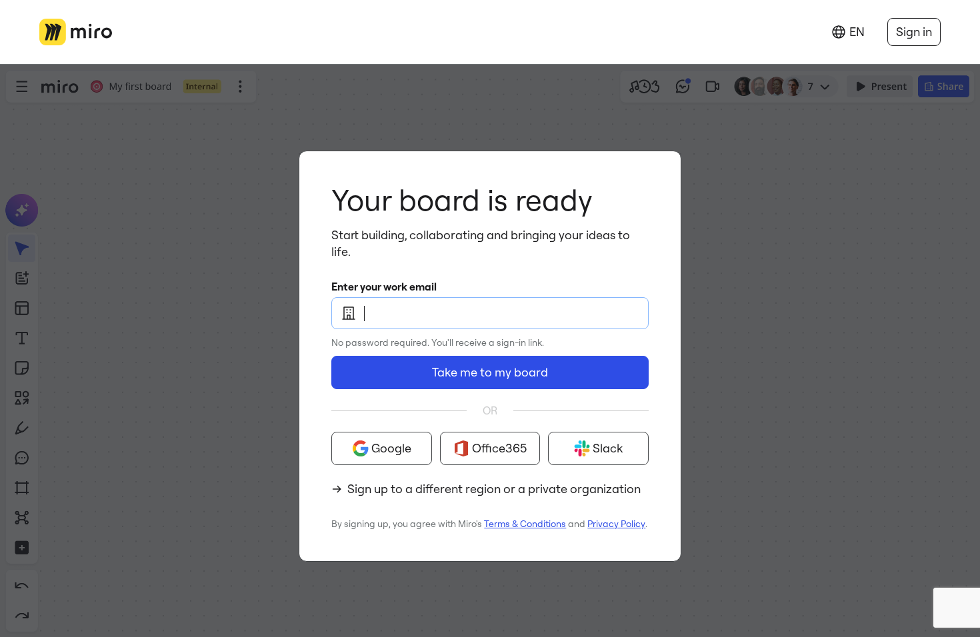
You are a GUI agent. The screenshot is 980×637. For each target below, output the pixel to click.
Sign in (914, 31)
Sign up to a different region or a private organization (494, 488)
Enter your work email (384, 286)
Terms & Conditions (525, 524)
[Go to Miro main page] (75, 32)
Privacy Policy (616, 524)
